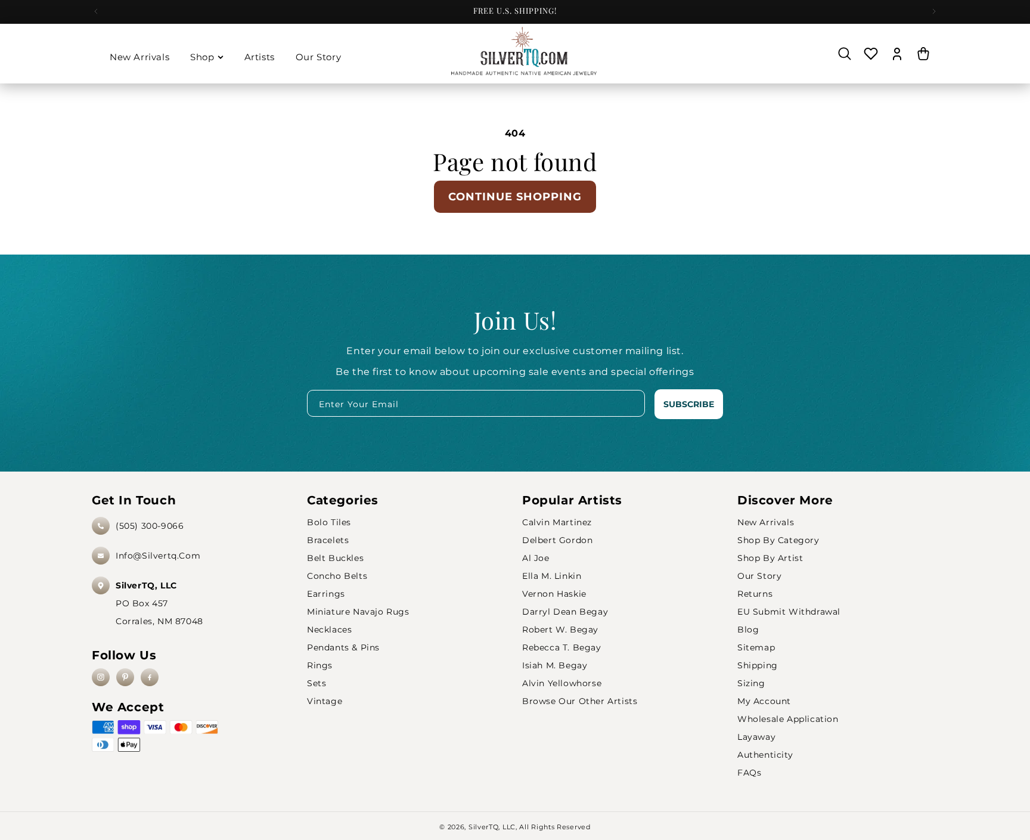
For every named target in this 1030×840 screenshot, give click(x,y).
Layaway (756, 736)
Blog (748, 629)
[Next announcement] (934, 11)
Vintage (324, 701)
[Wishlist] (871, 54)
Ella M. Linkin (551, 576)
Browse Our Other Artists (579, 701)
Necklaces (329, 629)
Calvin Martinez (557, 522)
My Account (764, 701)
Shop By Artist (770, 558)
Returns (754, 593)
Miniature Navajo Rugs (358, 611)
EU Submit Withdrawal (788, 611)
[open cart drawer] (923, 54)
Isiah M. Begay (554, 665)
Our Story (759, 576)
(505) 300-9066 (150, 525)
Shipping (757, 665)
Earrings (326, 593)
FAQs (749, 772)
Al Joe (536, 558)
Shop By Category (778, 540)
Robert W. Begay (560, 629)
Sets (316, 683)
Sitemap (756, 647)
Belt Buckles (335, 558)
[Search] (845, 54)
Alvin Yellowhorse (561, 683)
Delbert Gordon (557, 540)
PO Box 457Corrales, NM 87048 (159, 603)
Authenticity (765, 754)
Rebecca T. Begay (561, 647)
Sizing (751, 683)
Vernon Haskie (554, 593)
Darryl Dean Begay (565, 611)
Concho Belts (337, 576)
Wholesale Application (788, 719)
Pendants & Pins (343, 647)
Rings (320, 665)
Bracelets (328, 540)
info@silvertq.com (158, 555)
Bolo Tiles (329, 522)
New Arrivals (765, 522)
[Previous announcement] (96, 11)
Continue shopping (515, 196)
